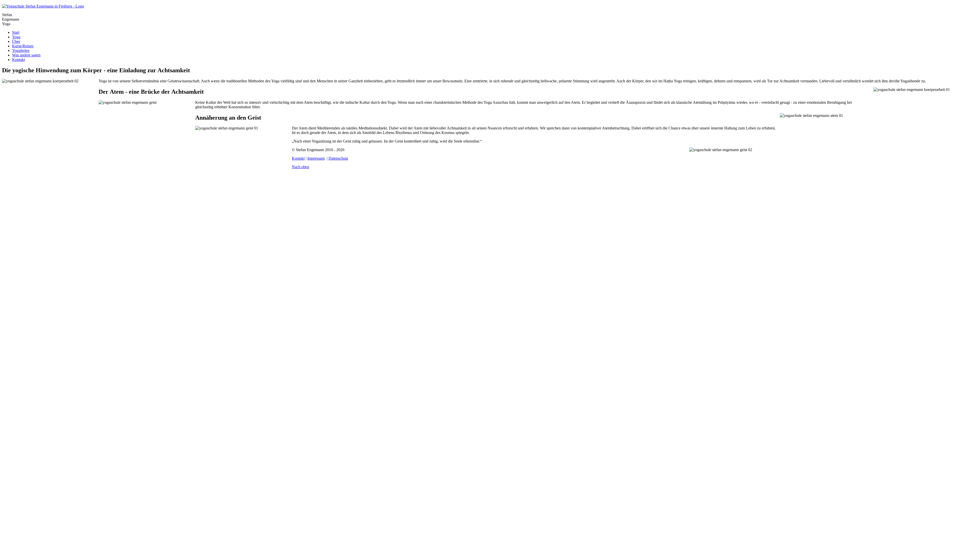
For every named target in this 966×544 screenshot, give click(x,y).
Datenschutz (338, 158)
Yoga (16, 37)
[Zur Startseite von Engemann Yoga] (43, 6)
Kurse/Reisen (22, 46)
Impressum (316, 158)
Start (15, 32)
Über (16, 41)
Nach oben (300, 167)
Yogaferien (20, 50)
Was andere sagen (26, 55)
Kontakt (18, 59)
